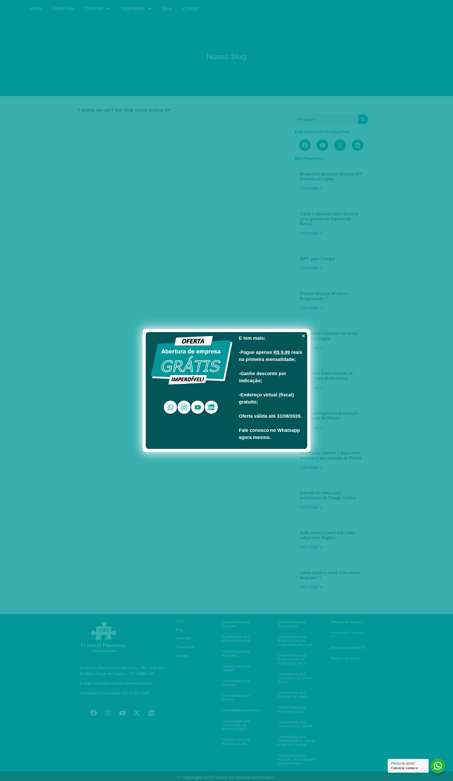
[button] (303, 336)
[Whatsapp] (170, 407)
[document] (226, 390)
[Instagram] (184, 407)
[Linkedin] (211, 407)
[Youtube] (197, 407)
